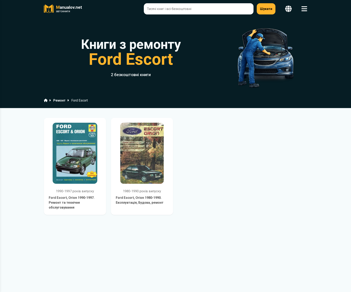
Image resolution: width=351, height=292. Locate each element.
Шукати (266, 9)
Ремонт (59, 100)
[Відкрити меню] (304, 8)
